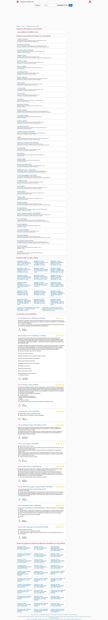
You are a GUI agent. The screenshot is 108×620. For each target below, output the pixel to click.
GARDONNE (35, 443)
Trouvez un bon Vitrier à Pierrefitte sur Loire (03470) (24, 610)
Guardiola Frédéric (28, 505)
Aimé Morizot (21, 93)
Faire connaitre (54, 614)
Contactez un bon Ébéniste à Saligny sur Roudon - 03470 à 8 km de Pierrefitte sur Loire (57, 270)
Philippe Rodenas (22, 202)
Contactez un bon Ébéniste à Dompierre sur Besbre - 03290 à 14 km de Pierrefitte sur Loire (58, 293)
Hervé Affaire (21, 186)
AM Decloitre (21, 153)
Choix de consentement (72, 614)
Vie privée (59, 614)
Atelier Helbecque (28, 527)
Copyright (66, 614)
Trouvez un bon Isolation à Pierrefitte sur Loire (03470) (41, 580)
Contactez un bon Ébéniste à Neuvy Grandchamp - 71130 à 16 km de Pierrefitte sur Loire (57, 302)
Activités (37, 5)
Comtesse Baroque (22, 235)
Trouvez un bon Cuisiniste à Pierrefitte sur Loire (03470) (40, 555)
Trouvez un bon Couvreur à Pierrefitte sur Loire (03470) (40, 567)
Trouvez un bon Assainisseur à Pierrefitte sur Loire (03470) (24, 561)
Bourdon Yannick (27, 384)
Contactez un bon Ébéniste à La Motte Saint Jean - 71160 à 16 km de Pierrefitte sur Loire (28, 309)
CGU (63, 614)
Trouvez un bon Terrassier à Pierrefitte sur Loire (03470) (57, 605)
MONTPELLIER (37, 466)
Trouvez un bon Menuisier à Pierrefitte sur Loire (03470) (40, 586)
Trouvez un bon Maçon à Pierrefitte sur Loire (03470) (58, 580)
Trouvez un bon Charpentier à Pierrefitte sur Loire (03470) (57, 561)
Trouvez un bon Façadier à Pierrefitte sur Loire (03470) (58, 573)
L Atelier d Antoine (22, 39)
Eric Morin (20, 251)
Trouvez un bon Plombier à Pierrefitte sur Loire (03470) (24, 597)
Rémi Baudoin (21, 148)
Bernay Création (22, 207)
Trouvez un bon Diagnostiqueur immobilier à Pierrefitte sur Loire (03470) (57, 548)
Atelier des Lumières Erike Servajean (27, 142)
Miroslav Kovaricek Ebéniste (25, 50)
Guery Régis (26, 443)
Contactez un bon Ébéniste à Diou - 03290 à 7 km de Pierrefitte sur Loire (41, 270)
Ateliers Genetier (22, 109)
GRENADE (38, 505)
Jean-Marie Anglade (23, 229)
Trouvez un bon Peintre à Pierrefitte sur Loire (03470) (24, 592)
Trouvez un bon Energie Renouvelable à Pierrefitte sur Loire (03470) (24, 573)
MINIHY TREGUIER (47, 486)
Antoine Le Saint (22, 60)
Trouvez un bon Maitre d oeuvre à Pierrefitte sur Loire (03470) (24, 586)
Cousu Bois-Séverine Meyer (25, 240)
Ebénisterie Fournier (23, 104)
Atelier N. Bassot (22, 120)
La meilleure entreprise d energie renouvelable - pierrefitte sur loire (30, 616)
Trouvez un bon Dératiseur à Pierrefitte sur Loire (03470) (23, 548)
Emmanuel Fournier (22, 126)
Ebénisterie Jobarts (28, 425)
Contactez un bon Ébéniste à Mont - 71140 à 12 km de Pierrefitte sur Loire (41, 284)
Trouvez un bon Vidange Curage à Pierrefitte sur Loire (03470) (41, 610)
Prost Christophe (22, 218)
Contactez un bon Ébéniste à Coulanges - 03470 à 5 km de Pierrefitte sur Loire (57, 263)
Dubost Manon (27, 466)
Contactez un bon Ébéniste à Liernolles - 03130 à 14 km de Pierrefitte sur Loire (40, 292)
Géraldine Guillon (22, 180)
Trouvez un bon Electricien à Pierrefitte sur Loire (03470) (57, 567)
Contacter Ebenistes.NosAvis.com (45, 614)
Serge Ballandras (22, 224)
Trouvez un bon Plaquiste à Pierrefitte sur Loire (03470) (58, 592)
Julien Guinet (21, 82)
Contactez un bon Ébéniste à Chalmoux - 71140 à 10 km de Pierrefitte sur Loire (57, 277)
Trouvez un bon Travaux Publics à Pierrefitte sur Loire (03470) (57, 610)
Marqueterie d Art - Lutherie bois (26, 169)
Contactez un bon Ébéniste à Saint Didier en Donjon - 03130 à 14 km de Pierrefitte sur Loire (24, 302)
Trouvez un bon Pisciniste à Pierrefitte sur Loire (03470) (40, 592)
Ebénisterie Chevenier (23, 44)
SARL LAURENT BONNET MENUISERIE (29, 213)
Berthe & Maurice (22, 77)
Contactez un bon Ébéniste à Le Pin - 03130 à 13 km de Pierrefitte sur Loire (22, 292)
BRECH (36, 384)
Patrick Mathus (21, 191)
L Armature (20, 99)
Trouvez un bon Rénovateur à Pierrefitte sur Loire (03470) (24, 605)
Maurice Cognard (22, 246)
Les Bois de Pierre (22, 71)
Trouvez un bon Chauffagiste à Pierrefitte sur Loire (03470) (24, 567)
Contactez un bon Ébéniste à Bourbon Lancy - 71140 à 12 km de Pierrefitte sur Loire (57, 284)
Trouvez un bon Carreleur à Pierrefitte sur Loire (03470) (40, 561)
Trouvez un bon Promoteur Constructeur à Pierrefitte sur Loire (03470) (41, 598)
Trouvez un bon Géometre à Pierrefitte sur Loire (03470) (57, 555)
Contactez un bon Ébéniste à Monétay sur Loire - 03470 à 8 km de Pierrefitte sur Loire (24, 277)
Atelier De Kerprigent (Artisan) (31, 486)
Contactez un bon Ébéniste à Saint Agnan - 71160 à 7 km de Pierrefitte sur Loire (24, 270)
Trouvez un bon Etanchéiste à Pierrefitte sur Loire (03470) (41, 573)
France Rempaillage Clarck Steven (27, 175)
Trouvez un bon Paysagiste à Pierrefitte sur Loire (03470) (57, 586)
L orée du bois (21, 88)
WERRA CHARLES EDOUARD (26, 131)
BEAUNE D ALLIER (40, 425)
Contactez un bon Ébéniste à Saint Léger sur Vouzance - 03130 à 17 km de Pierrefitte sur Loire (53, 309)
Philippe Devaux (21, 55)
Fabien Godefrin (21, 66)
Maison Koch (26, 318)
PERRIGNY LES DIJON (38, 318)
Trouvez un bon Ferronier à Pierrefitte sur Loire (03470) (24, 580)
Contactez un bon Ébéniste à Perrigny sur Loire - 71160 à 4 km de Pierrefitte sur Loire (24, 263)
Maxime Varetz (21, 158)
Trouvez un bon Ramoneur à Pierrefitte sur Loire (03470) (57, 597)
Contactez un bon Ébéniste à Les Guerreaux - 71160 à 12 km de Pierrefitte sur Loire (24, 285)
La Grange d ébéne (22, 115)
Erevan (25, 411)
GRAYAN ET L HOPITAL (39, 335)
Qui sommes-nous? (34, 614)
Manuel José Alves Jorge (24, 164)
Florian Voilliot (21, 197)
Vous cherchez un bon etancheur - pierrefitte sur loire (51, 616)
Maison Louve (27, 335)
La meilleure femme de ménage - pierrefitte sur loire (71, 616)
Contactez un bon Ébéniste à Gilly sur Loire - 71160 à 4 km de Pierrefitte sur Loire (41, 263)
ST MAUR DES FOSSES (41, 527)
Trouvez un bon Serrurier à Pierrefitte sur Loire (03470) (41, 605)
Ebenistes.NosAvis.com (27, 1)
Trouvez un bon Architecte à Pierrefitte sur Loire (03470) (40, 548)
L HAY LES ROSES (33, 411)
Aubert (19, 137)
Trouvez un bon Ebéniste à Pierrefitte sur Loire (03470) (24, 555)
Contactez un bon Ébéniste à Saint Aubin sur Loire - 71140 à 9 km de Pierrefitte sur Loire (41, 277)
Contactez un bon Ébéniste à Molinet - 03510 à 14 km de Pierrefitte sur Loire (39, 301)
